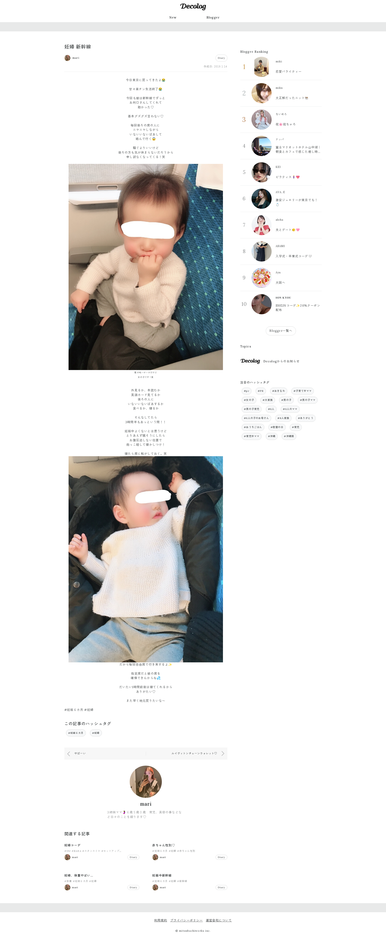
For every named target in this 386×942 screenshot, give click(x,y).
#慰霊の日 (277, 427)
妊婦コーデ (72, 845)
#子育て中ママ (303, 390)
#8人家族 (283, 418)
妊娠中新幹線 (162, 875)
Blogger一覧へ (280, 331)
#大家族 (268, 399)
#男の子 (286, 399)
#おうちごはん (253, 427)
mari (146, 804)
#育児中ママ (251, 436)
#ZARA (76, 850)
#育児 (296, 427)
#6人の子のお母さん (256, 418)
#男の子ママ (307, 399)
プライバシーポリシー (186, 920)
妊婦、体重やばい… (78, 875)
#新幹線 (182, 881)
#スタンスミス (91, 850)
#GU (67, 850)
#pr (246, 390)
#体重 (68, 881)
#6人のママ (290, 409)
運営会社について (219, 920)
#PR (261, 390)
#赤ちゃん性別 (186, 850)
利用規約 (160, 920)
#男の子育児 (251, 409)
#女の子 (249, 399)
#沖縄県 (289, 436)
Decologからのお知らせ (281, 361)
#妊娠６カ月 (76, 732)
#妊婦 (96, 732)
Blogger (213, 17)
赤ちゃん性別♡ (163, 845)
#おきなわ (278, 390)
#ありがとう (305, 418)
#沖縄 (272, 436)
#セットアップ (110, 850)
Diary (221, 57)
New (173, 17)
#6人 (271, 409)
